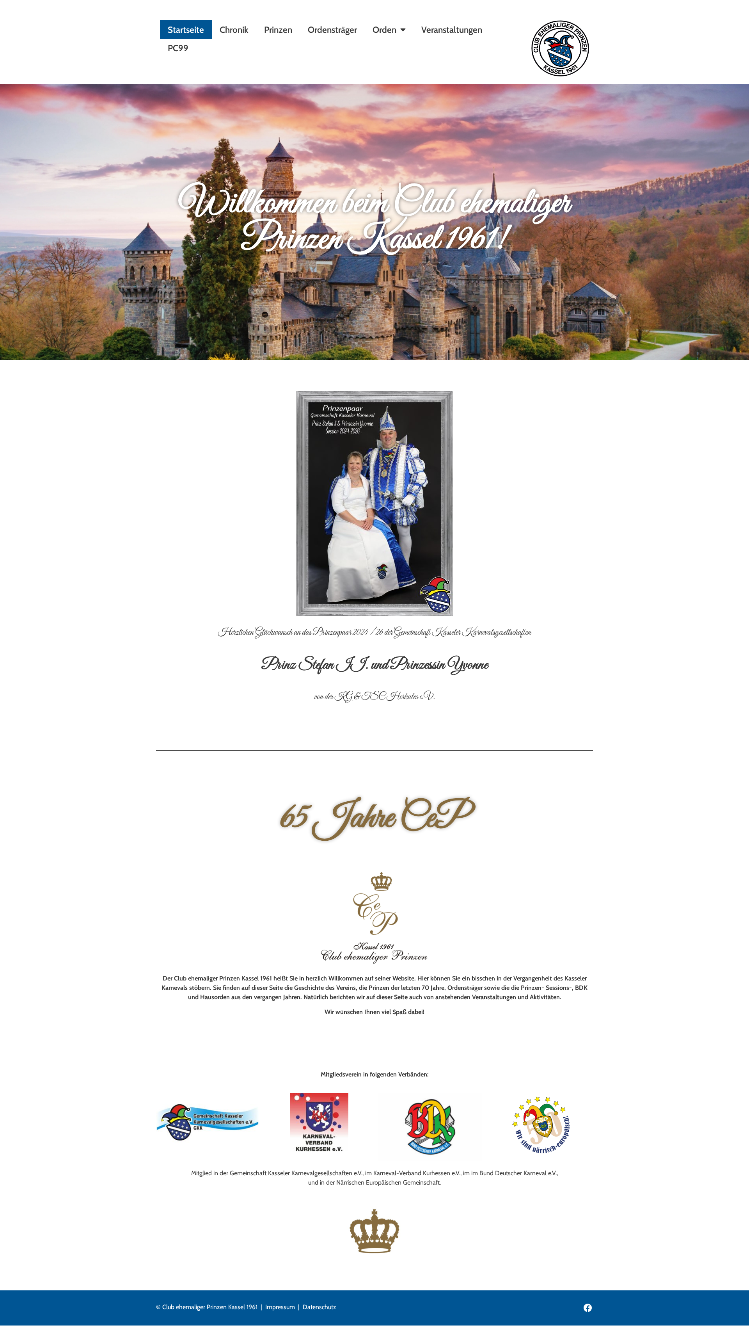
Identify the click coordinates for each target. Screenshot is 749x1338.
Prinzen (278, 29)
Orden (384, 29)
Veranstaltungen (451, 29)
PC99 (178, 48)
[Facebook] (588, 1308)
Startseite (186, 29)
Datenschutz (319, 1307)
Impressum (280, 1307)
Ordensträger (332, 29)
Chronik (234, 29)
